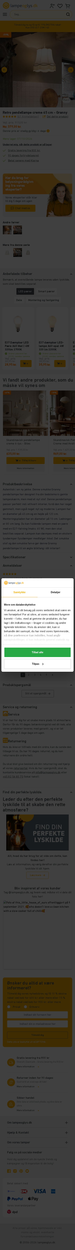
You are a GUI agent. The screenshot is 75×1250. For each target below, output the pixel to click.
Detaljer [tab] (55, 592)
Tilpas (35, 663)
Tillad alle (37, 652)
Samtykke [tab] (19, 592)
